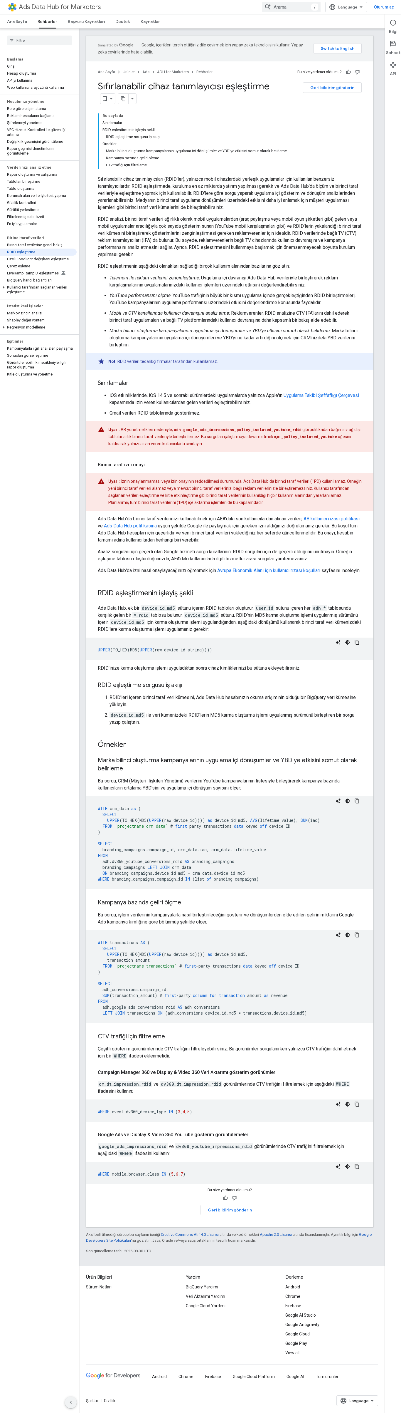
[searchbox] (39, 40)
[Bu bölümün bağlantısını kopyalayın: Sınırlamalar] (134, 383)
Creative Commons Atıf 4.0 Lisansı (190, 1234)
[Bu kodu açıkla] (338, 642)
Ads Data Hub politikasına (130, 526)
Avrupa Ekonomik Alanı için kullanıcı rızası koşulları (268, 570)
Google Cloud (297, 1334)
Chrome (292, 1296)
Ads (145, 72)
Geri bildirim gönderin (332, 87)
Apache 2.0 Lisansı (276, 1234)
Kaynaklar (150, 21)
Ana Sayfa (17, 21)
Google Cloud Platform (254, 1376)
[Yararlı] (348, 72)
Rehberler (47, 21)
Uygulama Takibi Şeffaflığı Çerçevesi (321, 395)
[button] (38, 290)
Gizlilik (109, 1400)
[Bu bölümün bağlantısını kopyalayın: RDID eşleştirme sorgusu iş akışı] (188, 685)
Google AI (295, 1376)
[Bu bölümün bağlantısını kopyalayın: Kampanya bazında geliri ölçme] (187, 902)
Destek (122, 21)
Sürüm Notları (99, 1287)
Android (292, 1287)
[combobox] (291, 7)
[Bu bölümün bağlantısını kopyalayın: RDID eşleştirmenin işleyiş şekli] (199, 593)
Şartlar (92, 1400)
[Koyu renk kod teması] (347, 642)
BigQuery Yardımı (202, 1287)
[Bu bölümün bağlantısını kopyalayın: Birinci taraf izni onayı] (150, 464)
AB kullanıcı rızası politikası (332, 519)
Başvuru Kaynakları (86, 21)
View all (292, 1352)
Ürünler (129, 72)
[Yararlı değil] (357, 72)
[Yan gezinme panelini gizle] (71, 1402)
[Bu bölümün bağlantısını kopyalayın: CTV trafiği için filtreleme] (171, 1036)
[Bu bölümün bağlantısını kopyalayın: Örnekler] (132, 745)
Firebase (293, 1305)
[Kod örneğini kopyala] (357, 642)
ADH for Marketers (173, 72)
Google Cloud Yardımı (205, 1305)
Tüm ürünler (327, 1376)
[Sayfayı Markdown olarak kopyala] (123, 99)
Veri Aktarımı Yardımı (205, 1296)
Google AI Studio (300, 1315)
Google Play (296, 1343)
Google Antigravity (302, 1324)
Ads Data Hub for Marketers (60, 7)
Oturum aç (384, 7)
